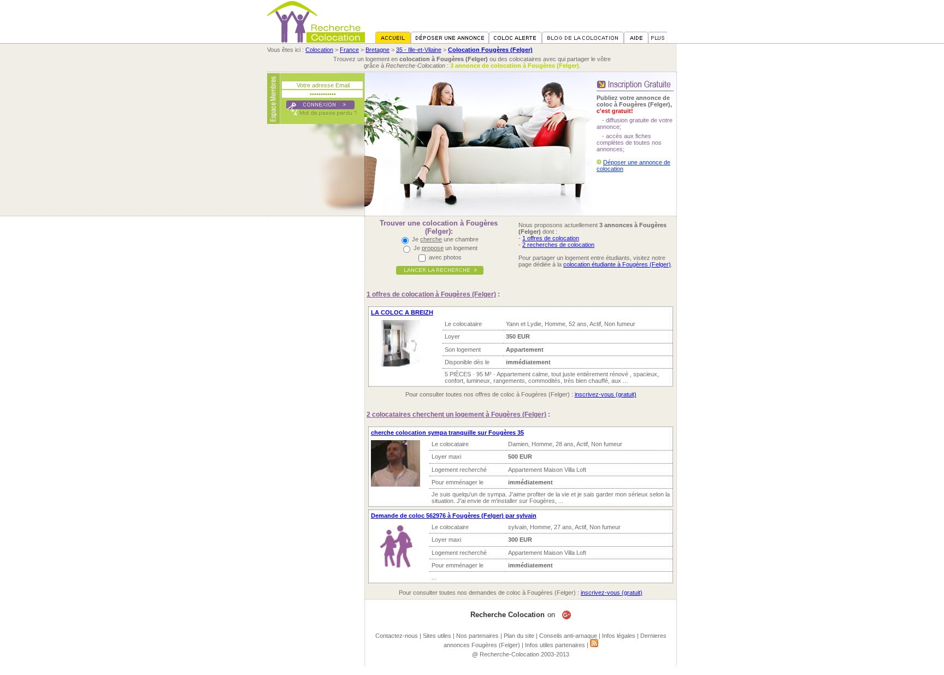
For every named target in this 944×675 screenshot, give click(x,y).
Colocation (319, 49)
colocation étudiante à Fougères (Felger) (617, 264)
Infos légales (618, 635)
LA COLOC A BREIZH (402, 312)
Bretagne (377, 49)
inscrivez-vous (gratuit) (605, 394)
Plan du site (519, 635)
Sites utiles (437, 635)
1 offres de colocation (550, 238)
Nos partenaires (477, 635)
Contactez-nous (396, 635)
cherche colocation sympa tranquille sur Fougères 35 (447, 432)
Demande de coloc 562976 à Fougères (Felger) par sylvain (453, 515)
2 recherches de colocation (558, 244)
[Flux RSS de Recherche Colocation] (594, 645)
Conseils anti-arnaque (568, 635)
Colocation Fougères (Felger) (490, 49)
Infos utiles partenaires (555, 645)
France (349, 49)
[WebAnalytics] (472, 671)
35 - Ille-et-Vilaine (418, 49)
